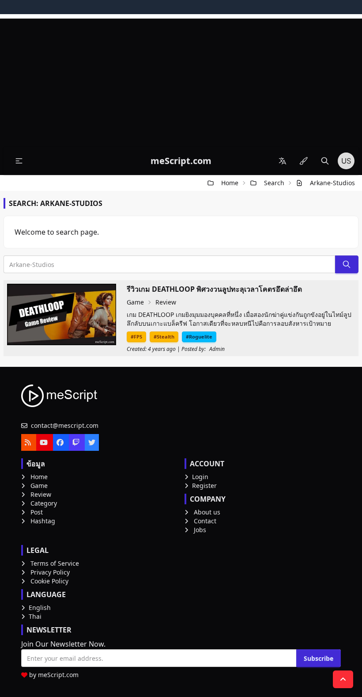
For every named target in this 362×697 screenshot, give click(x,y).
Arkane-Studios (332, 183)
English (40, 607)
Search (274, 183)
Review (165, 302)
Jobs (200, 530)
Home (229, 183)
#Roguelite (199, 336)
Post (36, 512)
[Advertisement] (181, 80)
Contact (205, 521)
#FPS (136, 336)
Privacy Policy (50, 572)
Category (43, 503)
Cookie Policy (49, 581)
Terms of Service (54, 563)
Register (204, 485)
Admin (217, 349)
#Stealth (164, 336)
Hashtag (42, 521)
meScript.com (58, 674)
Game (135, 302)
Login (200, 476)
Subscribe (318, 658)
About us (207, 512)
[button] (19, 161)
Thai (35, 616)
